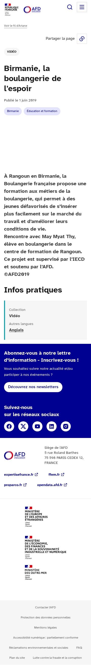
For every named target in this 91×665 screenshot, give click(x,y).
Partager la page (82, 39)
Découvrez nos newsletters (33, 387)
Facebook (9, 426)
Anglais (16, 330)
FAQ (79, 647)
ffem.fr (54, 475)
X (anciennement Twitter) (23, 426)
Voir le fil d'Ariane (15, 25)
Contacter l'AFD (45, 607)
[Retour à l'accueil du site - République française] (37, 10)
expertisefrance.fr (18, 475)
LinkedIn (52, 426)
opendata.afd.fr (49, 485)
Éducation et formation (42, 111)
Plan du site (17, 657)
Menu (82, 7)
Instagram (66, 426)
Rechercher (70, 7)
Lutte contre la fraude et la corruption (57, 657)
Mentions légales (45, 627)
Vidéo (11, 51)
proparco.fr (13, 485)
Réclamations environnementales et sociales (38, 647)
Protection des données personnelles (46, 617)
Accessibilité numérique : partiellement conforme (45, 637)
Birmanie (13, 111)
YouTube (37, 426)
